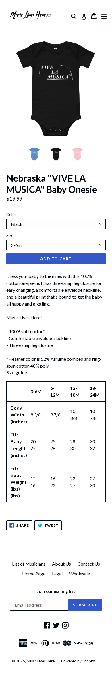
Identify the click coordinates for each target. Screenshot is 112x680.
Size (9, 235)
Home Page (33, 573)
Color (11, 214)
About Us (61, 563)
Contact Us (89, 563)
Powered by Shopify (78, 661)
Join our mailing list (56, 591)
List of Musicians (28, 563)
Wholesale (79, 573)
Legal (57, 573)
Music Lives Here (41, 661)
